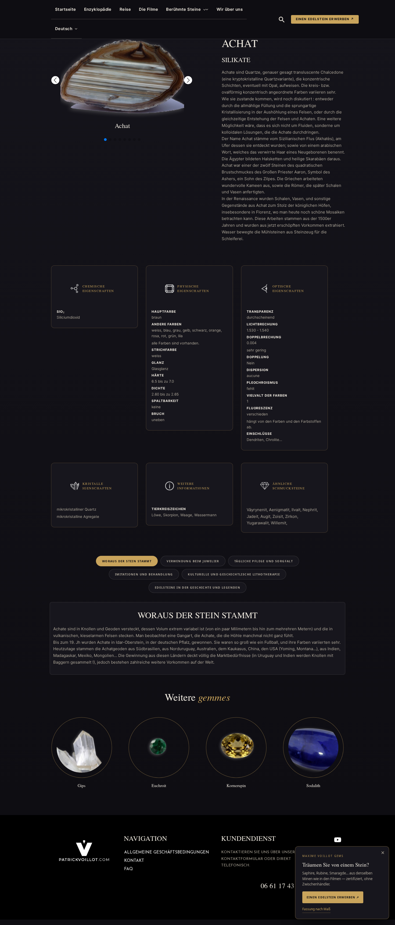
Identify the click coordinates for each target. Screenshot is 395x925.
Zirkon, (291, 516)
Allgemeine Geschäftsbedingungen (166, 853)
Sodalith (313, 785)
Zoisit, (278, 516)
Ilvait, (297, 509)
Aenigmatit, (280, 509)
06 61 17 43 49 (282, 885)
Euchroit (159, 785)
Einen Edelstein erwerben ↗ (325, 19)
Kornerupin (236, 785)
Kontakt (134, 861)
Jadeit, (253, 516)
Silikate (236, 59)
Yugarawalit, (259, 522)
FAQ (128, 869)
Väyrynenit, (258, 509)
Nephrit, (310, 509)
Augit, (266, 516)
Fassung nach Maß (316, 909)
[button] (203, 9)
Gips (81, 785)
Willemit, (279, 522)
